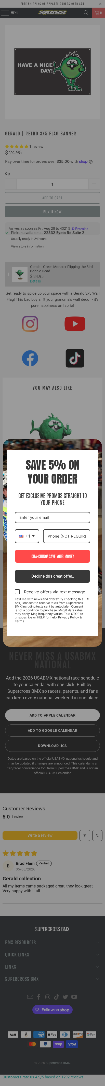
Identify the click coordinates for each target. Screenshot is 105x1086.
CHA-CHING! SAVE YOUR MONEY (52, 556)
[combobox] (27, 536)
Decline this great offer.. (52, 576)
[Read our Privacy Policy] (87, 600)
